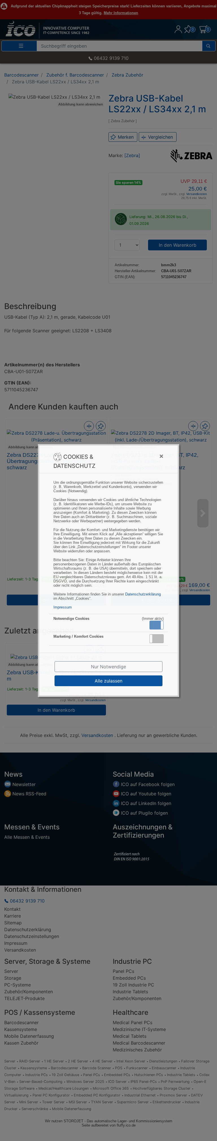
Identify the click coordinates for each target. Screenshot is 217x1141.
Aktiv (156, 625)
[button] (156, 625)
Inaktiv (158, 638)
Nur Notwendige (108, 666)
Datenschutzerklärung (143, 594)
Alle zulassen (108, 681)
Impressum (62, 607)
